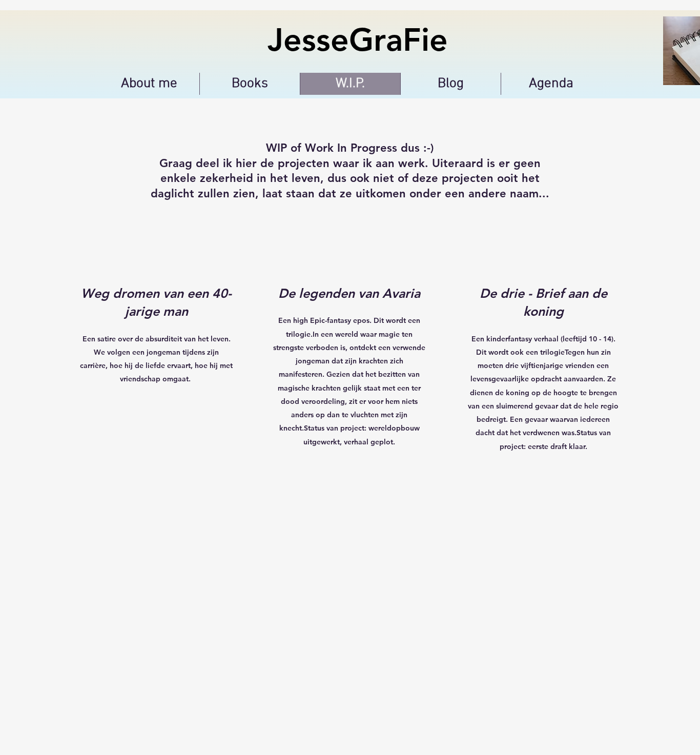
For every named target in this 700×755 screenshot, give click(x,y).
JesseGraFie (357, 39)
